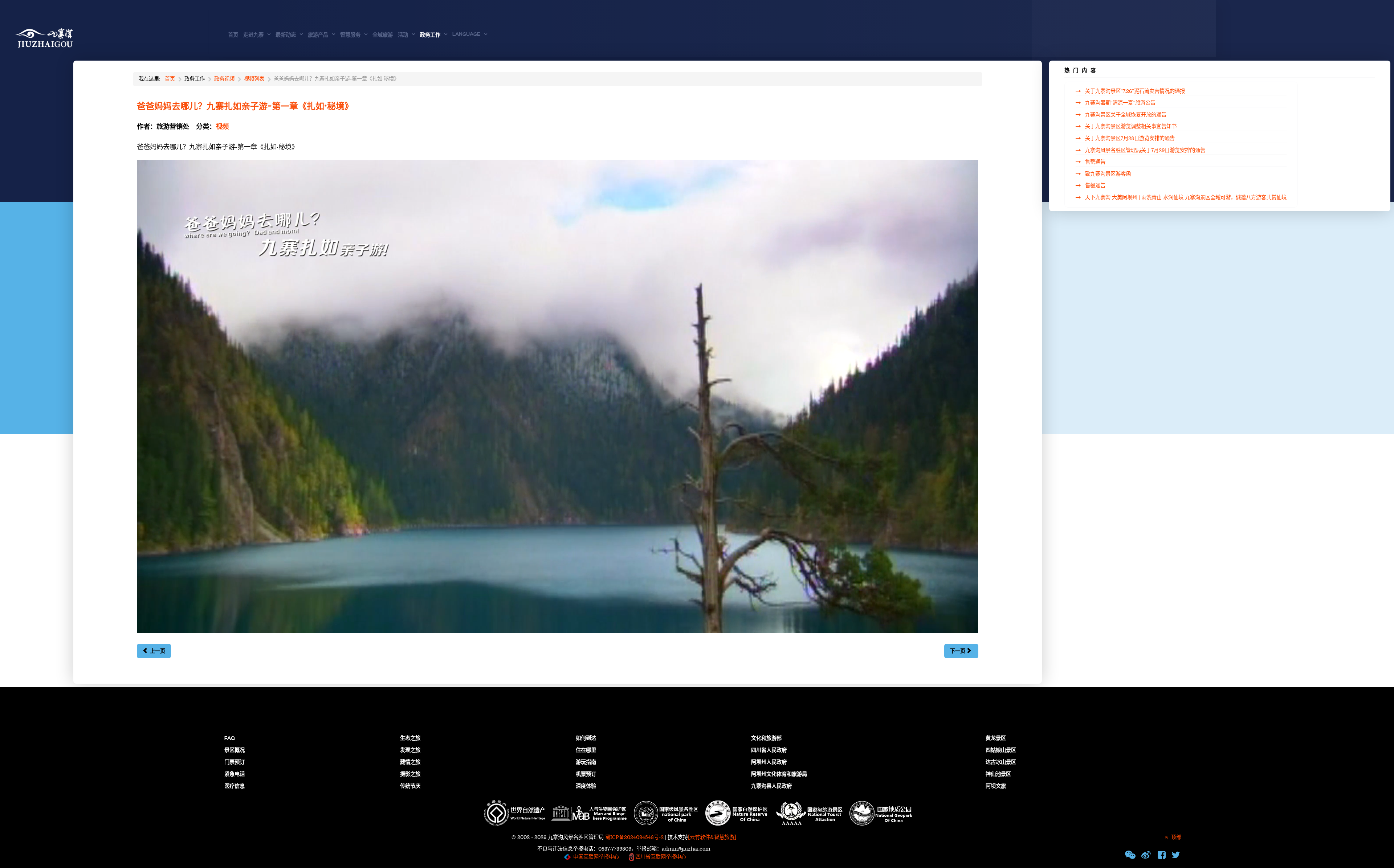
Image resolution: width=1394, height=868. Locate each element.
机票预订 (586, 774)
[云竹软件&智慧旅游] (712, 837)
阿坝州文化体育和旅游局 (779, 774)
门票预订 (234, 762)
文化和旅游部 (766, 738)
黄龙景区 (996, 738)
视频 (222, 127)
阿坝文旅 (996, 786)
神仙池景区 (998, 774)
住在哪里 (586, 750)
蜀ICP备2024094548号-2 (634, 837)
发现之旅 (410, 750)
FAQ (229, 738)
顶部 (1175, 837)
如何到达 (586, 738)
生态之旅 (410, 738)
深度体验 (586, 786)
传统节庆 (410, 786)
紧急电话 (234, 774)
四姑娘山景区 (1001, 750)
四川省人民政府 (769, 750)
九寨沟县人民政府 (771, 786)
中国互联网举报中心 (596, 857)
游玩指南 (586, 762)
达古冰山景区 (1001, 762)
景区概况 (234, 750)
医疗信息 (234, 786)
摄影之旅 (410, 774)
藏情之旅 (410, 762)
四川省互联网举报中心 (660, 857)
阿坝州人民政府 (769, 762)
